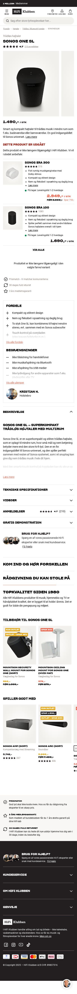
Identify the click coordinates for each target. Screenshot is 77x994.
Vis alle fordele (14, 342)
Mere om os (45, 936)
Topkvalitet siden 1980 (31, 592)
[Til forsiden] (23, 11)
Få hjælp (27, 546)
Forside (6, 29)
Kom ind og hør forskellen (35, 564)
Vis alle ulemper (15, 382)
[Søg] (7, 21)
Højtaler (16, 29)
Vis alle (38, 249)
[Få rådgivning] (66, 983)
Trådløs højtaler (12, 36)
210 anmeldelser (31, 46)
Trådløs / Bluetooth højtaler (33, 29)
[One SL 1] (31, 83)
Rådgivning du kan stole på (36, 578)
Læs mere (31, 136)
